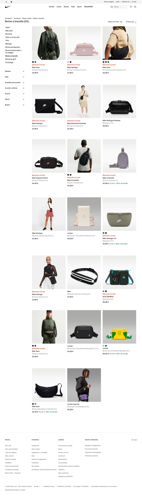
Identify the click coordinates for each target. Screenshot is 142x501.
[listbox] (131, 22)
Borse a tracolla (38, 18)
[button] (15, 71)
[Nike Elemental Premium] (84, 101)
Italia (135, 440)
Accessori (17, 18)
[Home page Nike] (8, 7)
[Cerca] (112, 7)
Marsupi (8, 44)
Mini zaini (9, 31)
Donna (66, 7)
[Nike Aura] (49, 43)
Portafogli (9, 62)
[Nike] (84, 272)
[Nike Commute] (84, 156)
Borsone (8, 34)
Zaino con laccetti (12, 37)
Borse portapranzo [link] (12, 47)
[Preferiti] (131, 7)
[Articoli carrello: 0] (135, 7)
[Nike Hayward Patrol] (49, 156)
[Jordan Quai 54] (84, 385)
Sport (79, 7)
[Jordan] (6, 2)
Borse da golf (10, 59)
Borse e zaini (26, 18)
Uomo (59, 7)
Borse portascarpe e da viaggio (13, 51)
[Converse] (11, 2)
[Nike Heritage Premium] (119, 101)
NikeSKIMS (88, 7)
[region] (13, 68)
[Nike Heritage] (84, 43)
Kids (73, 7)
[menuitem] (120, 2)
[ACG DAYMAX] (119, 272)
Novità (51, 7)
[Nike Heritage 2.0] (119, 214)
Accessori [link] (8, 18)
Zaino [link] (7, 27)
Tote (7, 40)
